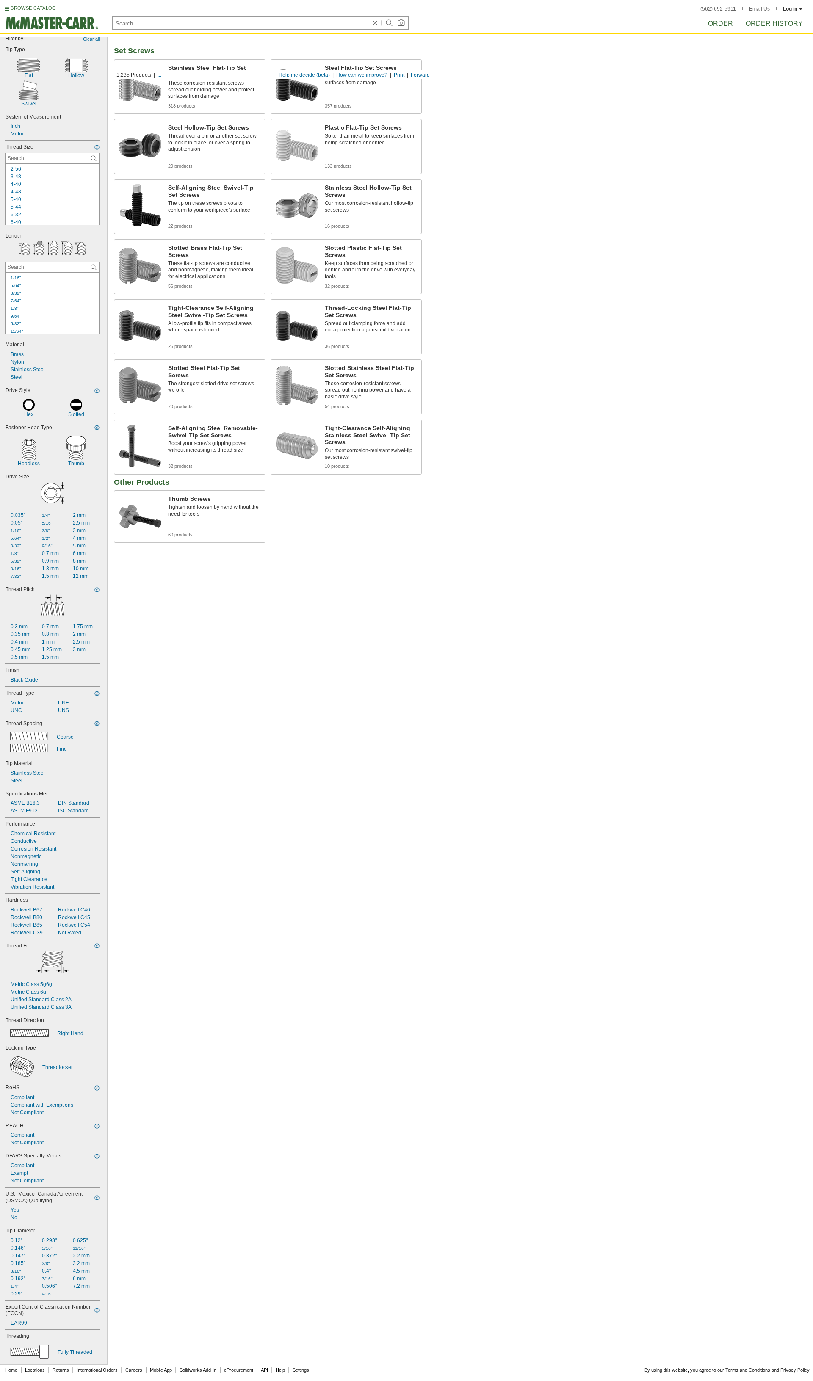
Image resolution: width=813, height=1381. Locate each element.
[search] (93, 158)
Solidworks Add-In (198, 1370)
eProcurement (238, 1370)
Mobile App (161, 1370)
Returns (61, 1370)
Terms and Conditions (747, 1370)
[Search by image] (401, 23)
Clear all (91, 38)
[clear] (375, 22)
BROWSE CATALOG (33, 8)
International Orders (97, 1370)
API (264, 1370)
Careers (133, 1370)
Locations (35, 1370)
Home (11, 1370)
